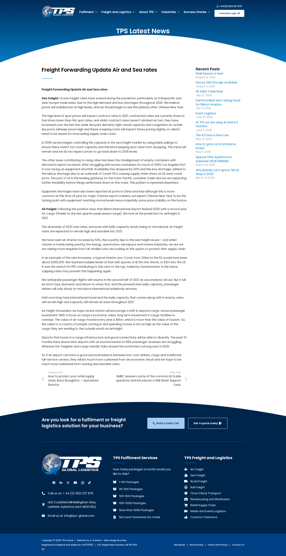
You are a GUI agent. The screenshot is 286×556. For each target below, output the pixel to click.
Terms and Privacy (218, 544)
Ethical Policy (196, 544)
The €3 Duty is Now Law (212, 135)
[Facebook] (53, 482)
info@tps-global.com (79, 516)
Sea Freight (197, 475)
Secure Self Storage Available (216, 82)
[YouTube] (75, 482)
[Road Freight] (187, 481)
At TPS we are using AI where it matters (217, 124)
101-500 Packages (131, 489)
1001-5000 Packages (132, 503)
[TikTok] (89, 482)
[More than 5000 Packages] (116, 510)
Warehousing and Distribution (210, 499)
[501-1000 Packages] (116, 496)
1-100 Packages (129, 482)
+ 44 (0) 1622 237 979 (78, 493)
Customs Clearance (203, 517)
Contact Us (238, 544)
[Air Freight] (187, 469)
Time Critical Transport (205, 493)
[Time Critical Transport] (187, 493)
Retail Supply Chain (203, 505)
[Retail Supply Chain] (187, 505)
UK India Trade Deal (209, 91)
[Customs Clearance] (187, 517)
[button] (96, 12)
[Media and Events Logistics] (187, 511)
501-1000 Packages (131, 496)
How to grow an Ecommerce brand (216, 146)
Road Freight (198, 481)
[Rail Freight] (187, 487)
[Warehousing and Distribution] (187, 499)
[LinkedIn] (61, 482)
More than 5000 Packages (136, 510)
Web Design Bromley (115, 540)
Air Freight (197, 469)
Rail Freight (197, 487)
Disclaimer (179, 544)
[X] (67, 482)
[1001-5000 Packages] (116, 503)
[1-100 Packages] (116, 482)
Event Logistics (206, 113)
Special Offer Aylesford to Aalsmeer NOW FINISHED (214, 159)
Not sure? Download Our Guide (139, 517)
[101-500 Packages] (116, 489)
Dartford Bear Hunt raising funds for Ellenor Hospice (218, 102)
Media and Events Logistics (208, 511)
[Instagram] (82, 482)
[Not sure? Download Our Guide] (116, 517)
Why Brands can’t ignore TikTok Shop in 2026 (217, 172)
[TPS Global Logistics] (58, 12)
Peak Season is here (209, 74)
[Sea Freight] (187, 475)
